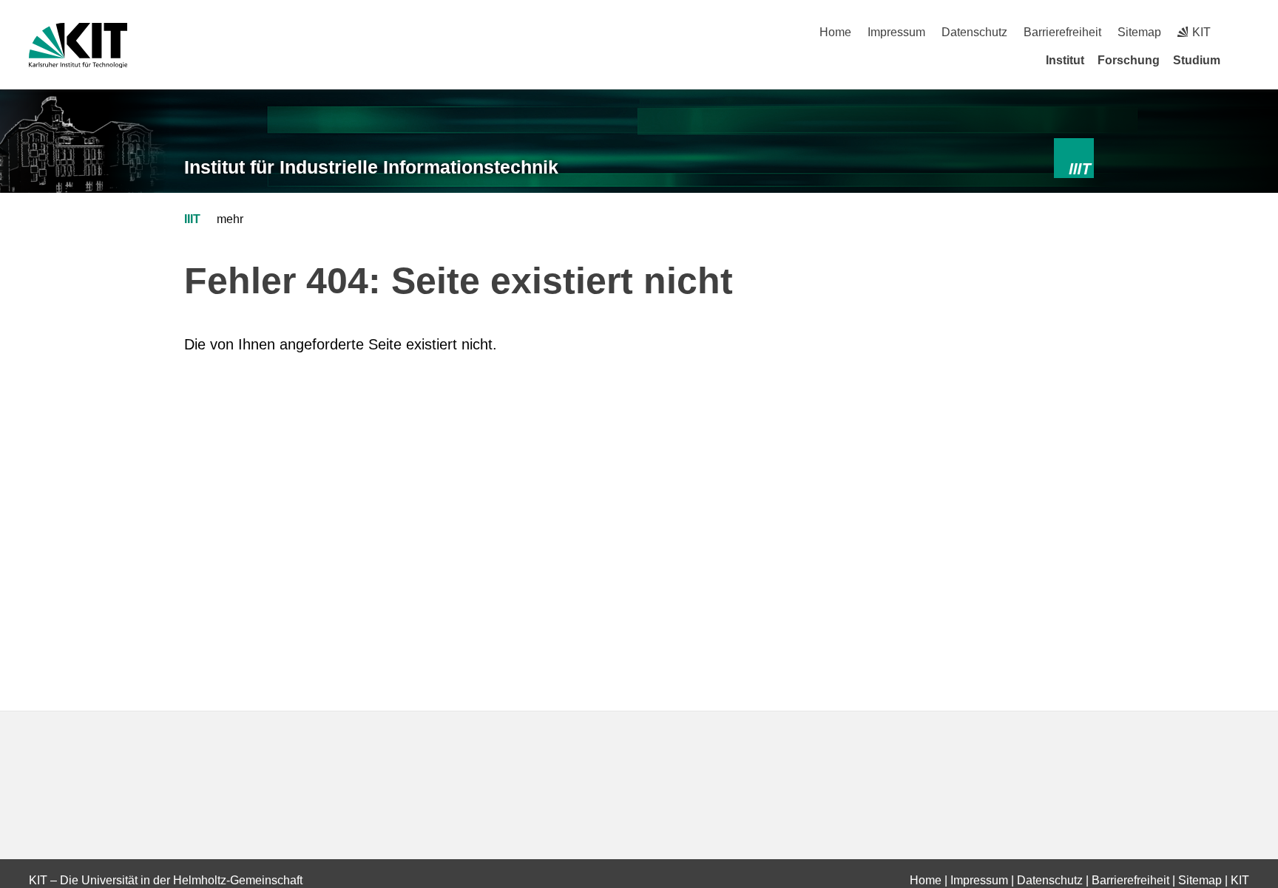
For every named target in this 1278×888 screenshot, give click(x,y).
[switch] (1243, 32)
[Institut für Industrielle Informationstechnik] (1074, 158)
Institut (1065, 60)
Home (835, 32)
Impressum (896, 32)
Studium (1196, 60)
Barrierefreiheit (1062, 32)
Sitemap (1139, 32)
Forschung (1129, 60)
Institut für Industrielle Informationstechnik (371, 167)
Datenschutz (974, 32)
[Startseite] (1244, 59)
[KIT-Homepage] (78, 45)
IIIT (192, 219)
